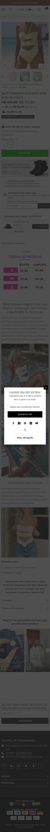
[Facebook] (13, 423)
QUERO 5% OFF (25, 414)
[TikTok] (31, 423)
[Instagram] (19, 423)
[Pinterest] (25, 423)
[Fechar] (46, 387)
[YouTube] (37, 423)
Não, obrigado (25, 437)
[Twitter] (25, 430)
